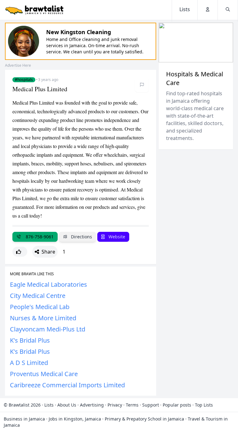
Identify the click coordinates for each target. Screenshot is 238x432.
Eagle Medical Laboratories (48, 284)
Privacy (115, 405)
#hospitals (24, 79)
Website (116, 237)
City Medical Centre (37, 295)
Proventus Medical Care (44, 374)
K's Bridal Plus (30, 340)
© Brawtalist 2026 (22, 405)
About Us (66, 405)
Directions (81, 237)
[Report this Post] (142, 84)
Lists (49, 405)
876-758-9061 (38, 237)
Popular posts (177, 405)
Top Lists (204, 405)
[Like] (19, 252)
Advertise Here (18, 65)
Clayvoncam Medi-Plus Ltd (47, 329)
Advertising (92, 405)
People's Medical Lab (39, 307)
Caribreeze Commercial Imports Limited (67, 385)
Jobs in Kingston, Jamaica (75, 419)
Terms (132, 405)
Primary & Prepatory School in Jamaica (144, 419)
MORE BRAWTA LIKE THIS (32, 274)
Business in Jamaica (24, 419)
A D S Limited (29, 362)
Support (150, 405)
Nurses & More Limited (43, 318)
